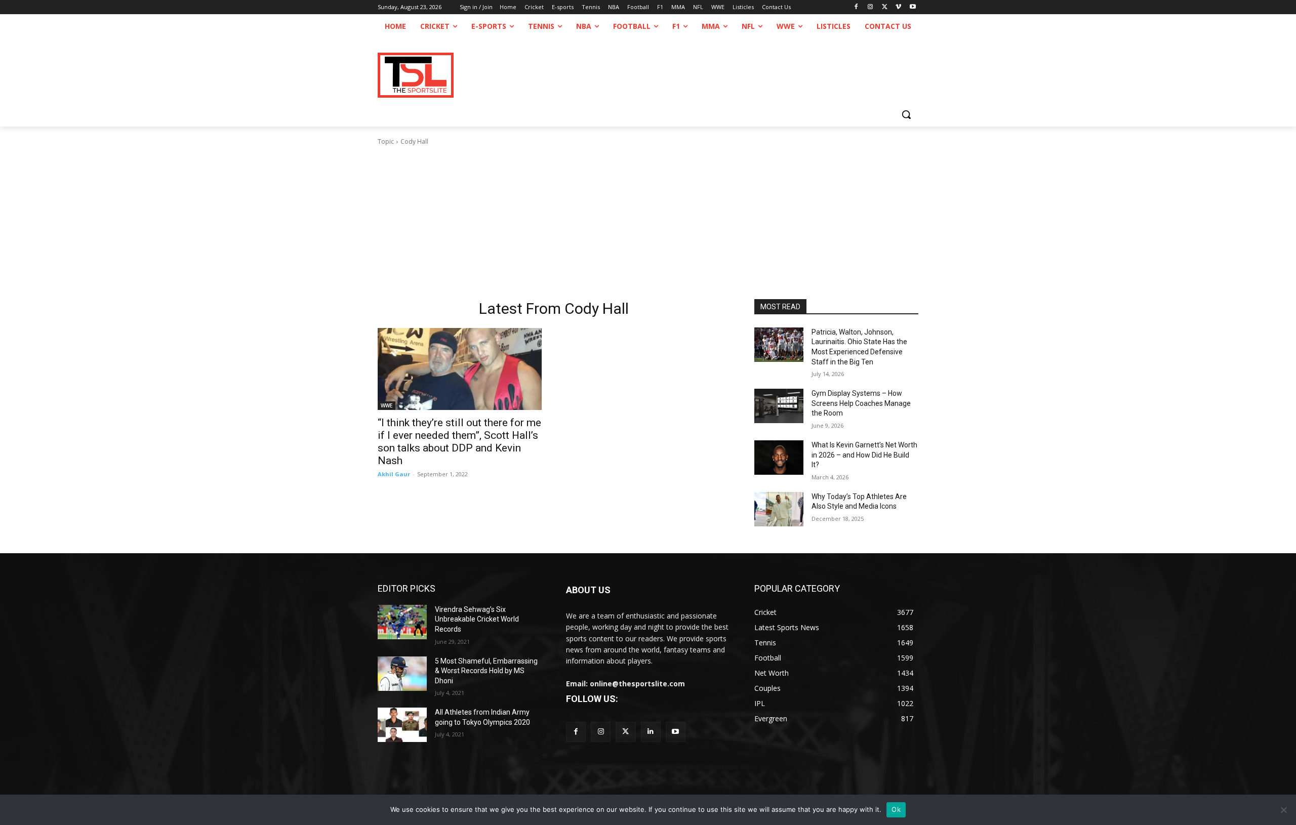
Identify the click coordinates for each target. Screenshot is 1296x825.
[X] (884, 7)
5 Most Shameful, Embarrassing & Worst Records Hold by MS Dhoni (486, 671)
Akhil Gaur (394, 474)
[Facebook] (856, 7)
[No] (1283, 810)
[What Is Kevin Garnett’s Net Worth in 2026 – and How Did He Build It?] (778, 457)
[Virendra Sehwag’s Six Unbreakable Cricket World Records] (402, 622)
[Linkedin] (651, 731)
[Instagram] (870, 7)
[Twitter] (625, 731)
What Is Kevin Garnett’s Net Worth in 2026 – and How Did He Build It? (864, 455)
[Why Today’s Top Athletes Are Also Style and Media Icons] (778, 509)
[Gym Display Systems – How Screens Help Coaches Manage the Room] (778, 406)
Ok (896, 809)
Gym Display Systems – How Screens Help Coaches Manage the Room (861, 403)
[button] (906, 114)
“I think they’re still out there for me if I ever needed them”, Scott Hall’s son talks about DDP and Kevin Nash (459, 442)
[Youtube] (912, 7)
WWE (386, 405)
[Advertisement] (648, 223)
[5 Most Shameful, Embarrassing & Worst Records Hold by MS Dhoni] (402, 673)
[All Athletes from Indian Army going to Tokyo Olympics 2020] (402, 725)
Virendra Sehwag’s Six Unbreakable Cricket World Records (477, 619)
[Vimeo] (898, 7)
